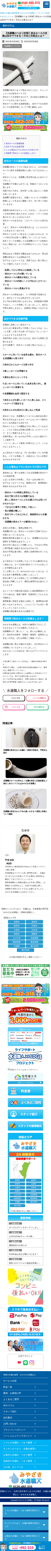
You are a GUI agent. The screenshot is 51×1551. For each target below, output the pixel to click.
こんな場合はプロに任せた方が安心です (21, 150)
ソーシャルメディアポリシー (17, 1436)
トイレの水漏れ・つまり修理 (17, 1442)
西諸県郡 (17, 942)
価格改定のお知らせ (18, 1245)
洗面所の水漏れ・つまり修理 (17, 1461)
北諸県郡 (34, 938)
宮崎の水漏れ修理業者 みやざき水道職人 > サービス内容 (25, 13)
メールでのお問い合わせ (29, 8)
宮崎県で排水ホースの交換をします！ (20, 153)
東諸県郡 (34, 942)
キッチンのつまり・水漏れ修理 (18, 1448)
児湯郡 (17, 946)
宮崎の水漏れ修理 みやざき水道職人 (18, 1375)
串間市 (17, 934)
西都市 (34, 934)
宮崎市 (17, 922)
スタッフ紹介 (10, 1411)
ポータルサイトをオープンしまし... (24, 1227)
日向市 (34, 930)
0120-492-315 (22, 1486)
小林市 (17, 930)
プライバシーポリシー (14, 1429)
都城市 (34, 922)
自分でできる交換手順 (14, 147)
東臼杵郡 (34, 946)
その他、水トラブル (13, 1467)
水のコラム (7, 16)
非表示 (23, 138)
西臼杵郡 (25, 950)
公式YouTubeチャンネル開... (21, 1236)
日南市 (34, 926)
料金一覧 (7, 1387)
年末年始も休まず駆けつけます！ (23, 1254)
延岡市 (17, 926)
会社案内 (7, 1417)
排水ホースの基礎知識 (14, 143)
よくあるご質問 (11, 1399)
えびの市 (17, 938)
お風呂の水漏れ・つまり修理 (17, 1454)
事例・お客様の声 (12, 1393)
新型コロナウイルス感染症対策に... (24, 1263)
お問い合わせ (10, 1423)
